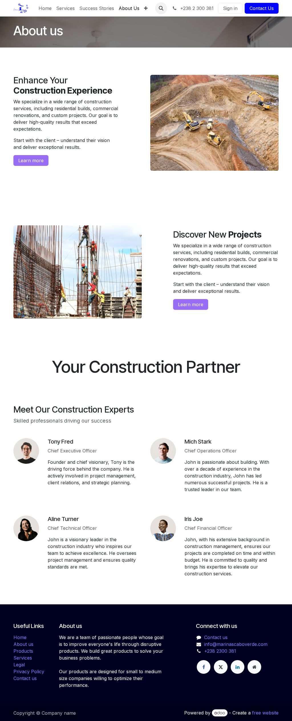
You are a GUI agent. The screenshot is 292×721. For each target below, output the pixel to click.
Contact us (25, 678)
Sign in (230, 8)
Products (23, 651)
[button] (161, 8)
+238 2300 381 (220, 651)
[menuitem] (45, 8)
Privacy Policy (28, 671)
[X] (221, 667)
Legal (19, 665)
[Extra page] (254, 667)
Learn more (31, 160)
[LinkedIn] (237, 667)
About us (23, 644)
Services (22, 658)
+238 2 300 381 (196, 8)
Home (20, 637)
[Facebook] (203, 667)
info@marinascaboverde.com (235, 644)
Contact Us (262, 8)
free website (265, 713)
